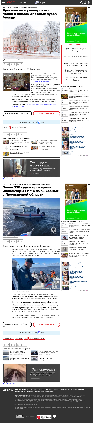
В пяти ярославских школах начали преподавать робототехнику (47, 148)
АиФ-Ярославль (21, 60)
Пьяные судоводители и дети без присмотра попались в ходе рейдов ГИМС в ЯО (48, 352)
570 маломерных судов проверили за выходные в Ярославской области (17, 352)
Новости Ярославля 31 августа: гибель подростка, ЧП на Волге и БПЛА (76, 50)
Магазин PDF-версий (52, 389)
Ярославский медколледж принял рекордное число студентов (76, 57)
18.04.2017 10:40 (7, 7)
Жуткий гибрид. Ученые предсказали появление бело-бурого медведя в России (79, 231)
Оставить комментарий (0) (46, 113)
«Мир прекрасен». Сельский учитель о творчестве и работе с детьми (19, 142)
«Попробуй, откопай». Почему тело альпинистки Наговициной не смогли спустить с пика (79, 237)
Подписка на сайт (20, 391)
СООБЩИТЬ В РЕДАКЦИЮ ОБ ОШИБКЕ (44, 391)
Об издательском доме (21, 389)
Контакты (30, 391)
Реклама (41, 389)
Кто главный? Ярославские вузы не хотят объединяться (19, 153)
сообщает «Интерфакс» (40, 81)
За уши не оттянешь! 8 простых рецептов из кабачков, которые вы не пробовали (79, 96)
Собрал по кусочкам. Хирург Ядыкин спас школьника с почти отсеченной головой (79, 225)
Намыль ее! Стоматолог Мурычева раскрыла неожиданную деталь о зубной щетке (79, 102)
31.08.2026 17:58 (7, 184)
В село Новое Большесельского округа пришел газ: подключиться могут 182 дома (75, 71)
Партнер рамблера (30, 416)
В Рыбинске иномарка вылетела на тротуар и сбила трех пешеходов (76, 64)
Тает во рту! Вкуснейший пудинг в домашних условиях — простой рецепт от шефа (79, 255)
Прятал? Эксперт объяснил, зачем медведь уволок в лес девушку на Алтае (79, 108)
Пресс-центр (33, 389)
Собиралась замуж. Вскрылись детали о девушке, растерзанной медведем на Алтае (78, 90)
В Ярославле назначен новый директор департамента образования (18, 148)
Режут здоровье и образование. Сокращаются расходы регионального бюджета (48, 142)
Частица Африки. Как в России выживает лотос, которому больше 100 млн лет (79, 120)
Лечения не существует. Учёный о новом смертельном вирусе (78, 248)
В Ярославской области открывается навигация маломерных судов (46, 358)
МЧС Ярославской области (10, 237)
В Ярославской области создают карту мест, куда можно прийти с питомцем (76, 79)
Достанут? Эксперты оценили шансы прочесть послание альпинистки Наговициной (79, 243)
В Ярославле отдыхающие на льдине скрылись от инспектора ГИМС (19, 358)
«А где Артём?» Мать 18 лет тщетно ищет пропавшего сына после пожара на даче (79, 114)
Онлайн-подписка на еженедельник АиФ (72, 389)
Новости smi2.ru (9, 179)
